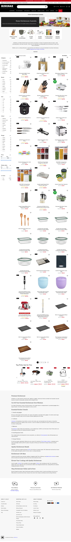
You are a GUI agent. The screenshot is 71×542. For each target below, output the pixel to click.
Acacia (3, 144)
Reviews (55, 2)
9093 (3, 142)
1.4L (3, 105)
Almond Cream (5, 120)
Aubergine (4, 130)
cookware (19, 463)
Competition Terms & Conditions (22, 510)
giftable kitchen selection (50, 456)
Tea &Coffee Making (22, 37)
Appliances (27, 10)
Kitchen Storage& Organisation (49, 37)
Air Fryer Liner (5, 65)
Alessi (3, 91)
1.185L (3, 99)
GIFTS (47, 10)
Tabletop (33, 10)
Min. (1, 156)
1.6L (3, 110)
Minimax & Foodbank (37, 512)
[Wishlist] (66, 6)
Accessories (4, 60)
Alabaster (4, 118)
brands (29, 449)
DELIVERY (10, 2)
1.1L (3, 100)
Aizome (3, 146)
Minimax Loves (36, 510)
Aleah (3, 147)
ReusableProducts (58, 37)
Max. (7, 156)
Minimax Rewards (61, 2)
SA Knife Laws (18, 512)
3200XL (3, 137)
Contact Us (66, 2)
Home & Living (41, 10)
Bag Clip (3, 73)
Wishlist (17, 529)
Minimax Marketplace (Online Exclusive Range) (23, 517)
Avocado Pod (4, 71)
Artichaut (4, 125)
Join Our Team (36, 508)
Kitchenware (19, 10)
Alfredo (3, 149)
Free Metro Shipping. (15, 490)
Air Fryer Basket (5, 63)
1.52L (3, 107)
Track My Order (4, 503)
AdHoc (3, 86)
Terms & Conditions (19, 527)
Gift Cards (18, 503)
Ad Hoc (3, 84)
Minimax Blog (35, 501)
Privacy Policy (18, 522)
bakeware (15, 428)
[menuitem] (6, 60)
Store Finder (18, 501)
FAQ (2, 512)
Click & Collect (25, 2)
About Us (51, 2)
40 (45, 362)
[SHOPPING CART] (69, 6)
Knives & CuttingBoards (13, 37)
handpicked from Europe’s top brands (37, 49)
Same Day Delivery (18, 2)
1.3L (3, 104)
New (57, 10)
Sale (60, 10)
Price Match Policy (19, 520)
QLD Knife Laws (19, 514)
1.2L (3, 102)
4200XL (3, 139)
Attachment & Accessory (4, 69)
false (3, 179)
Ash (3, 126)
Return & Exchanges (4, 510)
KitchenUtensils (40, 37)
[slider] (10, 160)
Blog (48, 2)
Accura (3, 81)
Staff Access (15, 537)
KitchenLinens (31, 37)
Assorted (4, 128)
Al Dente (3, 89)
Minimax (38, 463)
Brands (52, 10)
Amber (3, 123)
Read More (35, 51)
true (3, 178)
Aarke (3, 79)
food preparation (44, 435)
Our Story (35, 503)
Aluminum (4, 121)
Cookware (11, 10)
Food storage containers (46, 441)
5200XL (3, 141)
